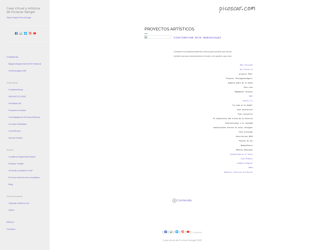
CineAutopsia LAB (17, 70)
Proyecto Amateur (17, 110)
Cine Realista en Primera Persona (24, 117)
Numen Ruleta (15, 138)
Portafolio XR (15, 103)
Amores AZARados (17, 124)
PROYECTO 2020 (17, 96)
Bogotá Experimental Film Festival (25, 64)
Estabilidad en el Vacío (241, 154)
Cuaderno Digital (245, 163)
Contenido (184, 200)
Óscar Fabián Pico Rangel (19, 17)
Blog (11, 184)
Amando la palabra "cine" (21, 170)
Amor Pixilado (246, 65)
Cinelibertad (12, 57)
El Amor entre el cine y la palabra (24, 177)
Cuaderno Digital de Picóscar (22, 156)
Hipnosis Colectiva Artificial (238, 172)
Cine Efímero (247, 159)
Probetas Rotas (16, 89)
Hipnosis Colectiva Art (19, 203)
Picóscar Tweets (16, 163)
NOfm (251, 168)
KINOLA (10, 222)
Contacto (11, 229)
